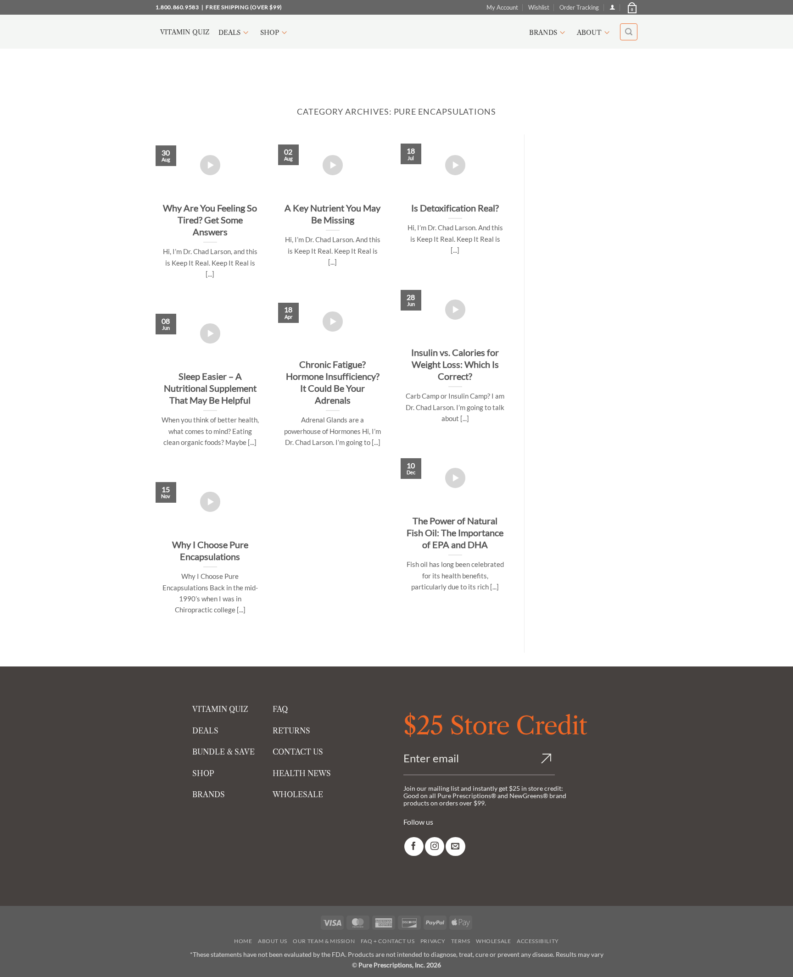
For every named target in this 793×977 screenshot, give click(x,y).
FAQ (280, 709)
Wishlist (538, 7)
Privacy (432, 941)
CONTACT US (298, 751)
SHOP (203, 773)
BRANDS (208, 794)
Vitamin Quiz (184, 32)
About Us (272, 941)
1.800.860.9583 (177, 7)
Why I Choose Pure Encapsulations (210, 550)
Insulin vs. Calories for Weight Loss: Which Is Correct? (455, 364)
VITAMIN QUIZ (220, 709)
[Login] (612, 7)
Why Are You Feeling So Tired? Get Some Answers (210, 219)
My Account (502, 7)
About (589, 32)
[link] (414, 846)
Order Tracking (579, 7)
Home (243, 941)
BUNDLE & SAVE (223, 751)
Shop (269, 32)
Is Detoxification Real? (455, 207)
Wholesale (493, 941)
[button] (631, 7)
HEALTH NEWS (302, 773)
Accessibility (538, 941)
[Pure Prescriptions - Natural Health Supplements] (396, 32)
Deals (229, 32)
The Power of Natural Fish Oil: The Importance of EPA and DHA (455, 532)
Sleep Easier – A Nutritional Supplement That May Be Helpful (210, 388)
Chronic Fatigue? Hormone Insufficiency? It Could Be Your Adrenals (333, 382)
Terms (460, 941)
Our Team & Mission (324, 941)
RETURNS (291, 730)
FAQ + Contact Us (388, 941)
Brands (543, 32)
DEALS (205, 730)
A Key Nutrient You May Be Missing (332, 213)
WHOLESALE (298, 794)
